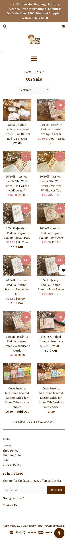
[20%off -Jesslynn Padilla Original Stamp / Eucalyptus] (17, 213)
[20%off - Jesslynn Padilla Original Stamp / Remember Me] (17, 265)
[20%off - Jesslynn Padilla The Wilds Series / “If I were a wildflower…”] (17, 161)
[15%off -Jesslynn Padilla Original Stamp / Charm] (51, 110)
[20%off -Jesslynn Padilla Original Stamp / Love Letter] (51, 265)
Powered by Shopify (54, 525)
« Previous (19, 422)
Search (7, 446)
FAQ (5, 460)
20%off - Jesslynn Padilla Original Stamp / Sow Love (51, 232)
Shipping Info (12, 455)
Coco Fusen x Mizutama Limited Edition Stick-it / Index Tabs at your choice (17, 397)
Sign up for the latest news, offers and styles (32, 481)
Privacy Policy (12, 464)
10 (45, 422)
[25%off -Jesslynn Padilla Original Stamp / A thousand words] (17, 322)
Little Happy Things (33, 525)
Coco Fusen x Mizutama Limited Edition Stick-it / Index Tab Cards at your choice (51, 397)
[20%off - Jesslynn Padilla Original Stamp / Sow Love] (51, 213)
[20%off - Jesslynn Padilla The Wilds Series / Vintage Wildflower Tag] (51, 161)
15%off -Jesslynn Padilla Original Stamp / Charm (51, 129)
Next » (51, 422)
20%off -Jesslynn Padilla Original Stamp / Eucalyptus (17, 232)
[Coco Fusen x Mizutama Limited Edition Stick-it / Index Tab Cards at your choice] (51, 373)
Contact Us (10, 505)
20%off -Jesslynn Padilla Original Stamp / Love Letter (51, 284)
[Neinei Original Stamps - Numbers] (51, 322)
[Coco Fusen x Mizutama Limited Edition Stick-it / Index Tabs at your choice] (17, 373)
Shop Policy (10, 451)
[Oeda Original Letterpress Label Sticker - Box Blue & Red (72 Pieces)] (17, 110)
